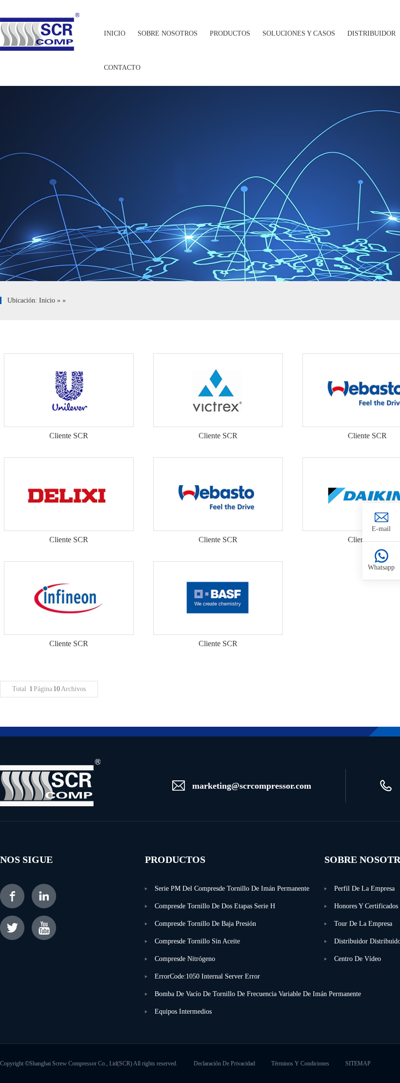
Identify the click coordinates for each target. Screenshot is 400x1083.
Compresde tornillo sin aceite (197, 941)
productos (230, 33)
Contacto (122, 67)
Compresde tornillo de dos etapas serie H (215, 906)
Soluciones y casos (298, 33)
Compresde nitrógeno (185, 958)
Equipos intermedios (183, 1011)
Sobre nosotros (168, 33)
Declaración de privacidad (224, 1063)
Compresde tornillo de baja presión (205, 923)
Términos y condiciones (300, 1063)
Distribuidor (371, 33)
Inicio (114, 33)
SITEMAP (358, 1063)
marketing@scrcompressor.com (251, 786)
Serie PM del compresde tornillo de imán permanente (232, 888)
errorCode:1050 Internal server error (207, 976)
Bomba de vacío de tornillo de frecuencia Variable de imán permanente (239, 994)
